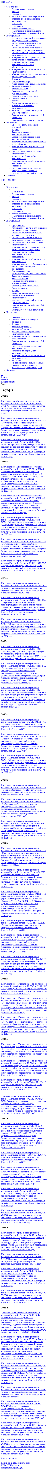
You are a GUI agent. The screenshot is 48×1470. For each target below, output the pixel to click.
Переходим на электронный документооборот (24, 92)
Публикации (17, 26)
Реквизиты (17, 23)
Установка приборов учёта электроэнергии (24, 157)
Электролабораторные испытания (27, 120)
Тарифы (15, 101)
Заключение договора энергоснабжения (21, 87)
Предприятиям (13, 36)
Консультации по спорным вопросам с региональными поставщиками (29, 58)
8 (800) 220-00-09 (9, 180)
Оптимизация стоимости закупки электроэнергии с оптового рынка (27, 49)
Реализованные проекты (23, 28)
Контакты (10, 175)
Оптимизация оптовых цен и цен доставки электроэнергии (27, 44)
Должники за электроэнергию (25, 103)
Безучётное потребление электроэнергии (23, 106)
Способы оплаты (19, 98)
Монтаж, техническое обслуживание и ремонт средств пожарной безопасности (29, 76)
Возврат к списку (9, 1458)
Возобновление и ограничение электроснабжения (26, 138)
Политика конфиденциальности (26, 31)
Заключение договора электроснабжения (21, 133)
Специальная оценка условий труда (28, 33)
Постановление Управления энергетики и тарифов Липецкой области (20, 1189)
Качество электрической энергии (27, 110)
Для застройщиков (20, 113)
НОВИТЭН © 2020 (10, 1465)
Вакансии (16, 14)
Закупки (15, 11)
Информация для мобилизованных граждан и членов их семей (27, 169)
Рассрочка (16, 166)
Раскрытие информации (12, 1468)
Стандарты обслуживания (23, 9)
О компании (12, 7)
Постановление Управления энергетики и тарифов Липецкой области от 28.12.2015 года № (23, 1234)
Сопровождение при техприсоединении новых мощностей (29, 82)
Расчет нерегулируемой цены (25, 96)
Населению (11, 122)
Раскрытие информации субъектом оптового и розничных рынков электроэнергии (28, 18)
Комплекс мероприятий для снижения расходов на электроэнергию (29, 39)
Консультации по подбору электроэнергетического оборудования (23, 64)
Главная (4, 379)
